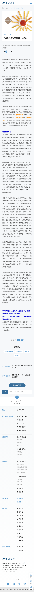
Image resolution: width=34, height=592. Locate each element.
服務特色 (20, 512)
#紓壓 (17, 355)
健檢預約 (20, 420)
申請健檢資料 (21, 427)
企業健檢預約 (21, 449)
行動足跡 (20, 550)
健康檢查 (5, 461)
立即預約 (19, 440)
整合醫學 (20, 498)
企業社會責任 (6, 547)
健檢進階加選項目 (22, 467)
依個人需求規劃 (21, 472)
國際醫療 (20, 492)
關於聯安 (5, 508)
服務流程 (19, 484)
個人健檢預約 (21, 437)
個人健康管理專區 (8, 416)
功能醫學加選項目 (22, 469)
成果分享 (20, 547)
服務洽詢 (19, 482)
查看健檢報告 (21, 430)
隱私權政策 (20, 410)
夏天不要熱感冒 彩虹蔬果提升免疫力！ (22, 366)
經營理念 (20, 508)
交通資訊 (20, 533)
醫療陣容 (20, 523)
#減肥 (27, 351)
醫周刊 (19, 502)
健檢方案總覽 (20, 464)
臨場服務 (20, 488)
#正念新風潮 (9, 351)
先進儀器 (20, 526)
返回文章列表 (17, 385)
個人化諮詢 (20, 423)
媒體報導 (20, 519)
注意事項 (19, 445)
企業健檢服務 (21, 476)
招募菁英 (20, 530)
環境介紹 (20, 537)
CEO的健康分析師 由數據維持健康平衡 (21, 376)
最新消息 (20, 515)
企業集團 (20, 540)
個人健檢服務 (21, 461)
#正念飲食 (19, 351)
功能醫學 (5, 498)
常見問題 (19, 442)
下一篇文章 (6, 376)
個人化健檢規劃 (22, 416)
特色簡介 (19, 479)
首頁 (3, 410)
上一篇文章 (6, 366)
